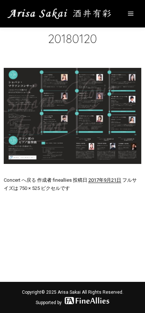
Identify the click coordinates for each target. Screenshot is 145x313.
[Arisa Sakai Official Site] (59, 14)
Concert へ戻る (20, 180)
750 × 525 (29, 188)
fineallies (62, 180)
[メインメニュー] (131, 14)
